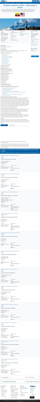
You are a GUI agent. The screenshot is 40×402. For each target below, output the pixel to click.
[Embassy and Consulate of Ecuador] (17, 14)
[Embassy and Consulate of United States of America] (22, 14)
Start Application (6, 2)
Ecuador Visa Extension (5, 98)
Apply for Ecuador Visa (34, 33)
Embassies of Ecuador (34, 45)
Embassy (30, 2)
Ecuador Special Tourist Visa (6, 67)
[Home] (4, 1)
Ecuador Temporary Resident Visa (7, 59)
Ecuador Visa (16, 54)
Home (2, 2)
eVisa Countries (12, 2)
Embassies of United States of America (35, 42)
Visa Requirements (25, 2)
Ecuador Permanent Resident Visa (7, 60)
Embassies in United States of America (35, 44)
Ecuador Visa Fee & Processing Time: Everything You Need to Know (12, 97)
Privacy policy (18, 401)
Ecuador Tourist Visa (5, 58)
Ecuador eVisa (4, 57)
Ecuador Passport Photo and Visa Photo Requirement (10, 94)
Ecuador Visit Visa (5, 66)
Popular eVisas (18, 2)
